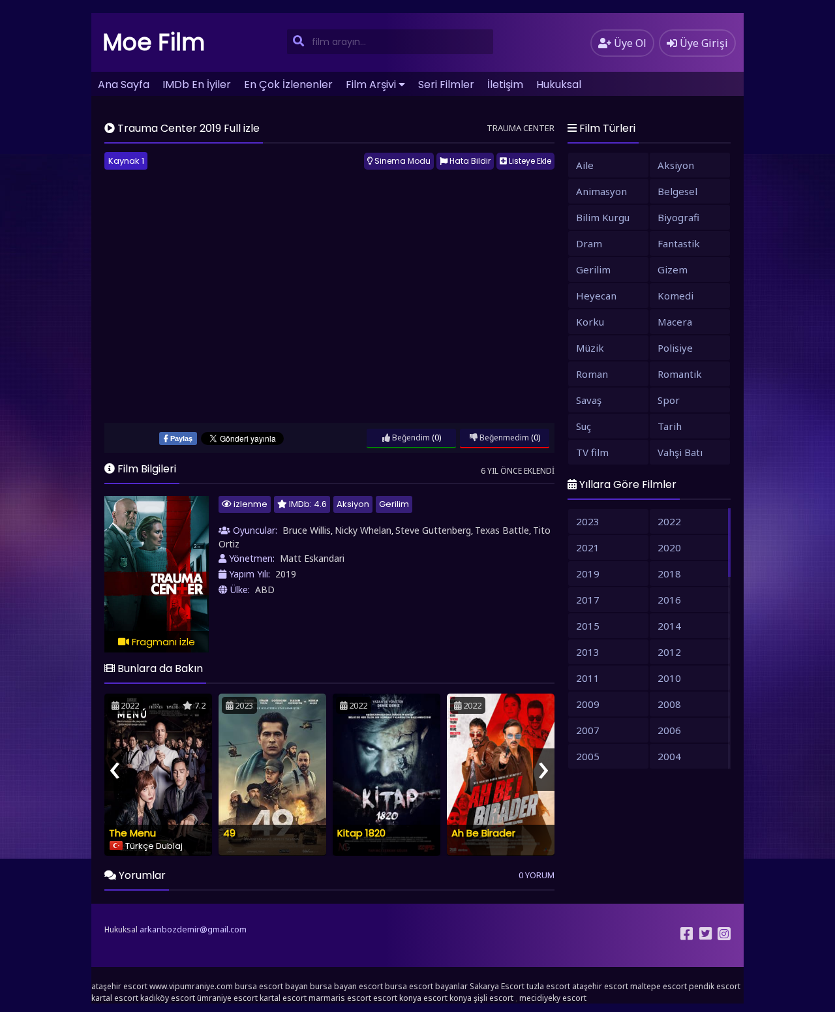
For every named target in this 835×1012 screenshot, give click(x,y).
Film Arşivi (371, 84)
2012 (669, 651)
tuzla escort (548, 986)
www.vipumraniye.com (191, 986)
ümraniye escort (227, 998)
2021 (588, 547)
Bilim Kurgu (603, 217)
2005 (588, 756)
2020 (669, 547)
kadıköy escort (167, 998)
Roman (592, 373)
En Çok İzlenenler (288, 84)
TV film (592, 452)
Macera (675, 321)
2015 (588, 625)
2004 (669, 756)
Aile (585, 165)
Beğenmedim (503, 437)
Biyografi (678, 217)
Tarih (670, 426)
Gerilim (394, 504)
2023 (588, 521)
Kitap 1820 (361, 833)
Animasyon (601, 191)
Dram (589, 243)
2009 (588, 704)
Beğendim (410, 437)
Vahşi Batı (680, 452)
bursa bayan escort (346, 986)
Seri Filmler (446, 84)
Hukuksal (558, 84)
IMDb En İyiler (196, 84)
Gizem (673, 269)
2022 (669, 521)
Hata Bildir (469, 160)
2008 (669, 704)
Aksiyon (353, 504)
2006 (669, 730)
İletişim (505, 84)
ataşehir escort (119, 986)
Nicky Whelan (363, 530)
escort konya (397, 998)
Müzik (590, 347)
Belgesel (677, 191)
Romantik (680, 373)
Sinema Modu (401, 160)
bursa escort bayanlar (426, 986)
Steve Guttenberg (433, 530)
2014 (669, 625)
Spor (669, 399)
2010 (669, 677)
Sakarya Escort (497, 986)
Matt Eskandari (312, 558)
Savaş (588, 399)
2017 (588, 599)
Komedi (675, 295)
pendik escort (714, 986)
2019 (285, 574)
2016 (669, 599)
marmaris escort (340, 998)
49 (229, 833)
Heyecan (596, 295)
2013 (588, 651)
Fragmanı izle (162, 642)
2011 (588, 677)
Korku (590, 321)
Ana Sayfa (123, 84)
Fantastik (679, 243)
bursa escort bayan (271, 986)
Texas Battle (502, 530)
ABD (265, 589)
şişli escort (493, 998)
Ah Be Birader (483, 833)
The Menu (132, 833)
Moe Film (153, 42)
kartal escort (114, 998)
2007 (588, 730)
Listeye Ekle (529, 160)
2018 (669, 573)
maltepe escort (658, 986)
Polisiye (675, 347)
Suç (583, 426)
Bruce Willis (306, 530)
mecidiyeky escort (552, 998)
